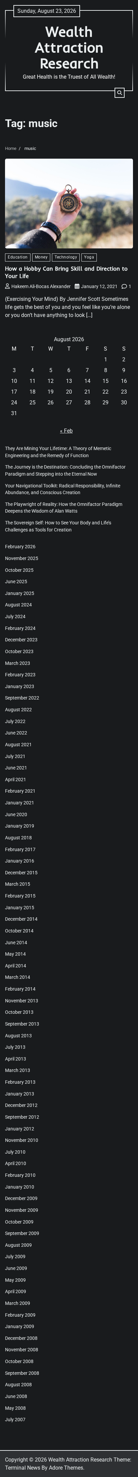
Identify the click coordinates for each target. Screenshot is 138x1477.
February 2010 (20, 1175)
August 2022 (18, 709)
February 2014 (20, 989)
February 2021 (20, 791)
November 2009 (21, 1210)
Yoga (89, 257)
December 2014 (21, 919)
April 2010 (15, 1163)
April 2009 (15, 1291)
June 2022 (16, 732)
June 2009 (16, 1268)
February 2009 (20, 1315)
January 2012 (19, 1128)
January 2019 (19, 826)
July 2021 (15, 756)
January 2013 (19, 1093)
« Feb (66, 431)
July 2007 (15, 1419)
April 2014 (15, 965)
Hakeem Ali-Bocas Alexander (41, 286)
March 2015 (17, 884)
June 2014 (16, 942)
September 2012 (22, 1117)
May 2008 (15, 1408)
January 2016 (19, 861)
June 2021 (16, 767)
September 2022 (22, 698)
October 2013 (19, 1012)
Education (18, 257)
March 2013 (17, 1070)
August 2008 (18, 1384)
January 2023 (19, 686)
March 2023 (17, 663)
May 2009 (15, 1280)
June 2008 (16, 1396)
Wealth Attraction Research (69, 47)
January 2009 (19, 1326)
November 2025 (21, 558)
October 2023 (19, 651)
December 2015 (21, 872)
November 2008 (21, 1349)
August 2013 (18, 1035)
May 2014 (15, 954)
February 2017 (20, 849)
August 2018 (18, 837)
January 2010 (19, 1187)
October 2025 (19, 570)
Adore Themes (66, 1468)
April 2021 (15, 779)
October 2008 (19, 1361)
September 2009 (22, 1233)
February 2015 (20, 896)
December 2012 (21, 1105)
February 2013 (20, 1082)
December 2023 (21, 639)
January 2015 (19, 907)
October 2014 (19, 930)
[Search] (120, 93)
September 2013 (22, 1024)
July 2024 (15, 616)
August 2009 (18, 1245)
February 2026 (20, 546)
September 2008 (22, 1373)
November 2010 (21, 1140)
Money (41, 257)
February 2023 (20, 674)
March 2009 (17, 1303)
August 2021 (18, 744)
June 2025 (16, 581)
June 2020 (16, 814)
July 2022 (15, 721)
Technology (66, 257)
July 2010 (15, 1152)
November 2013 (21, 1000)
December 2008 (21, 1338)
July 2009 (15, 1256)
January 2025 (19, 593)
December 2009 (21, 1198)
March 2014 (17, 977)
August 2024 (18, 604)
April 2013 (15, 1059)
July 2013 (15, 1047)
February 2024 (20, 628)
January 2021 (19, 802)
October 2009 (19, 1222)
